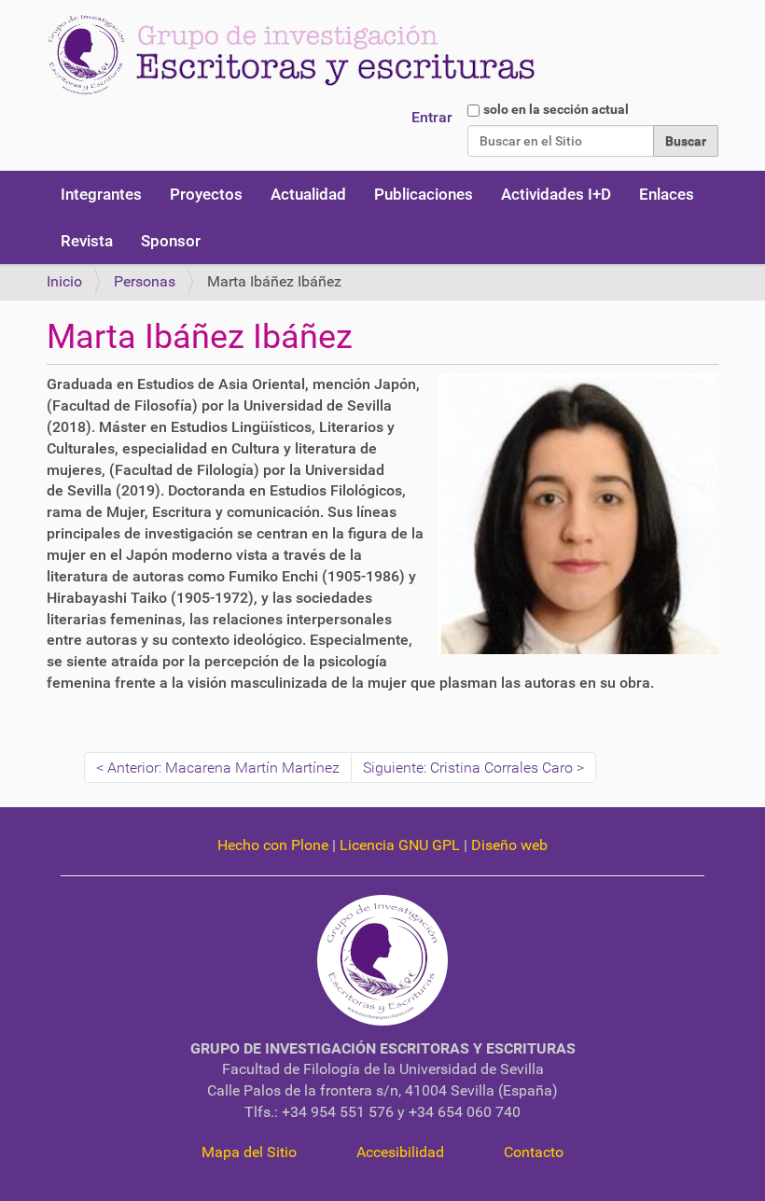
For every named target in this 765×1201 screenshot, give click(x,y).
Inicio (64, 281)
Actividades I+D (556, 194)
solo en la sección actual (556, 109)
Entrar (431, 117)
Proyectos (206, 194)
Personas (144, 281)
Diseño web (509, 845)
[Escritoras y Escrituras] (291, 55)
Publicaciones (423, 194)
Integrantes (101, 194)
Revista (87, 240)
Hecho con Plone (272, 845)
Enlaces (666, 194)
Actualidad (308, 194)
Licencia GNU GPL (400, 845)
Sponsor (171, 240)
